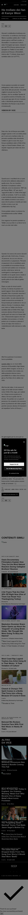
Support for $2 (14, 464)
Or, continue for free (14, 473)
